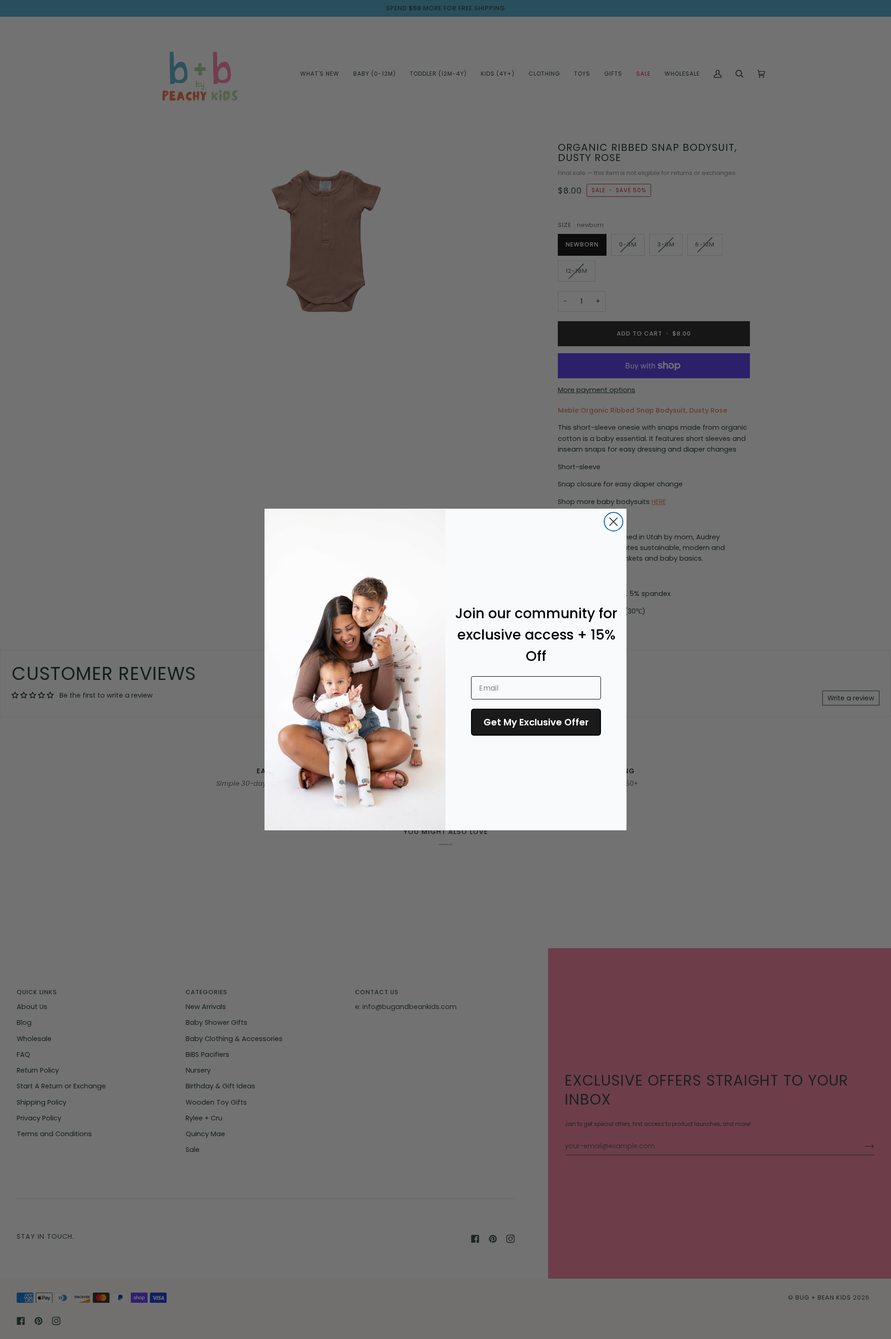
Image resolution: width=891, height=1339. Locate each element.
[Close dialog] (613, 521)
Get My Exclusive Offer (536, 722)
